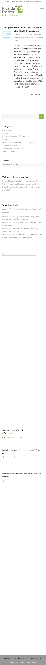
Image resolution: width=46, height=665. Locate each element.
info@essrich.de (35, 2)
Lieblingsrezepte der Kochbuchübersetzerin (19, 142)
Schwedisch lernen (9, 145)
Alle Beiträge (7, 130)
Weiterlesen (36, 94)
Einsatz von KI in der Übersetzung (15, 220)
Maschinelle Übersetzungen (27, 31)
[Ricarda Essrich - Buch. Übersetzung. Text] (19, 10)
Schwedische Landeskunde (12, 148)
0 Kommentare (31, 34)
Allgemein (6, 133)
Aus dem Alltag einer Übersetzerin (15, 136)
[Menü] (41, 9)
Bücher (5, 139)
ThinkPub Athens (32, 187)
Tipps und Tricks (8, 151)
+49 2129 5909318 (17, 2)
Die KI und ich (13, 232)
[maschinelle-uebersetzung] (6, 34)
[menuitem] (41, 9)
